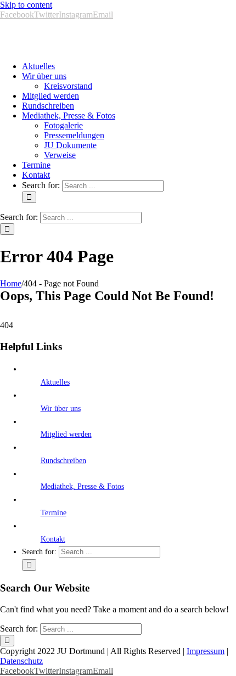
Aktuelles (55, 382)
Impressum (205, 651)
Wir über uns (61, 408)
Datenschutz (21, 661)
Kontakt (53, 539)
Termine (53, 513)
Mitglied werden (66, 434)
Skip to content (26, 4)
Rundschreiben (63, 461)
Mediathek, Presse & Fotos (82, 486)
